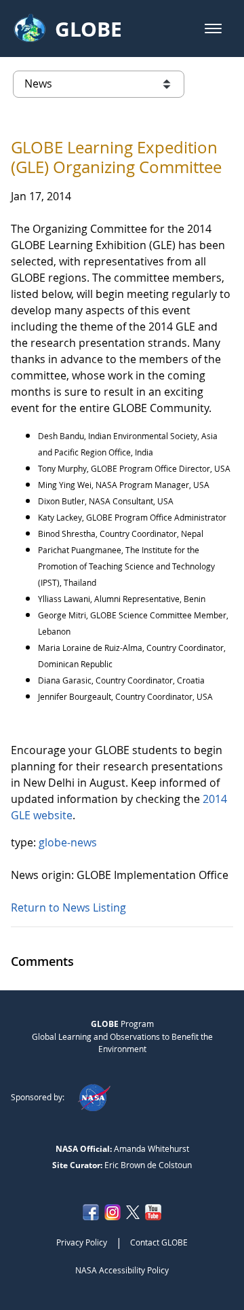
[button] (213, 28)
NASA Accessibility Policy (122, 1270)
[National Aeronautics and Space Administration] (93, 1096)
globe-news (68, 842)
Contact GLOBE (159, 1242)
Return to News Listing (68, 907)
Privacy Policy (81, 1242)
